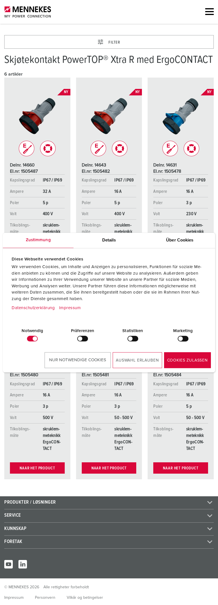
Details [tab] (109, 240)
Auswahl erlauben (137, 360)
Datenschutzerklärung (33, 308)
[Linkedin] (22, 564)
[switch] (82, 338)
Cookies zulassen (187, 360)
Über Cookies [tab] (179, 240)
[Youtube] (8, 564)
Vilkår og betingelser (85, 598)
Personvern (45, 598)
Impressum (70, 308)
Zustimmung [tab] (38, 240)
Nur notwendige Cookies (77, 360)
